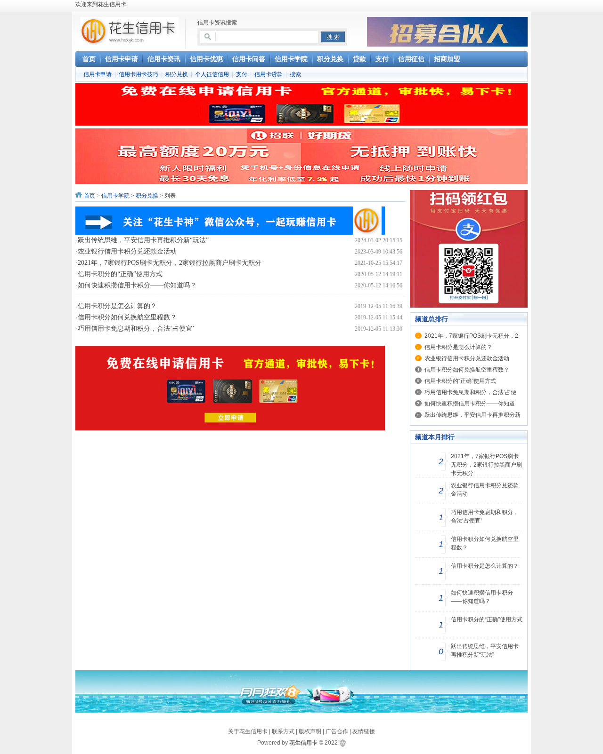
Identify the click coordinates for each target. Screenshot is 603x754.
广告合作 (337, 731)
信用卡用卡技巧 (138, 74)
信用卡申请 (97, 74)
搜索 (295, 74)
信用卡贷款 (268, 74)
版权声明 (310, 731)
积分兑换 (176, 74)
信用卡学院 (115, 195)
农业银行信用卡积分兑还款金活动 (127, 251)
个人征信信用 (212, 74)
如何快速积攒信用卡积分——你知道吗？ (137, 285)
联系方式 (283, 731)
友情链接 (363, 731)
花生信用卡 (303, 742)
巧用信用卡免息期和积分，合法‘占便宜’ (136, 328)
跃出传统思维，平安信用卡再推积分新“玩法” (143, 240)
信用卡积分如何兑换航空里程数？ (127, 317)
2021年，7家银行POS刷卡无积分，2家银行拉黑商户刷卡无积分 (169, 262)
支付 (241, 74)
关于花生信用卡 (248, 731)
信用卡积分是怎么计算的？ (117, 306)
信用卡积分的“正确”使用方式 (120, 274)
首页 (89, 195)
